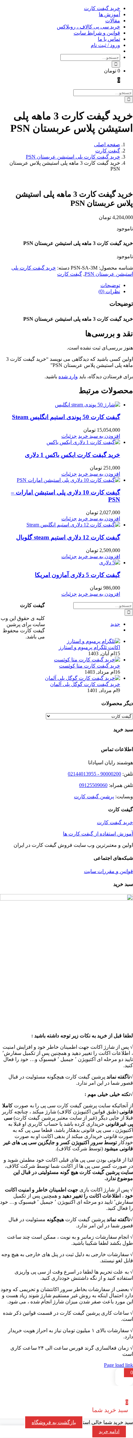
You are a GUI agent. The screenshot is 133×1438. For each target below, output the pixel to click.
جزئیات (69, 436)
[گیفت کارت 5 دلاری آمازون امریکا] (60, 562)
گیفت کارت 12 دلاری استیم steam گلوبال (68, 537)
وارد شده (68, 376)
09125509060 (93, 785)
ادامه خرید (109, 1431)
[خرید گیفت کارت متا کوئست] (87, 659)
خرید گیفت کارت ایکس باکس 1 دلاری (72, 454)
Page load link (118, 1365)
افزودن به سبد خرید (99, 436)
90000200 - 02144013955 (94, 774)
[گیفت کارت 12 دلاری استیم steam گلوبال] (60, 525)
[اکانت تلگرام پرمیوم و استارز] (93, 641)
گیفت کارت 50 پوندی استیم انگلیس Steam (66, 417)
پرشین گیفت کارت (94, 796)
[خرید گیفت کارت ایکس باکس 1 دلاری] (60, 442)
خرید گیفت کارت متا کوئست (89, 666)
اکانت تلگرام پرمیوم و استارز (89, 647)
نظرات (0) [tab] (109, 291)
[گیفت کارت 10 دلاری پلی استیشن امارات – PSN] (60, 480)
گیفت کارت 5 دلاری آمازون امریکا (77, 574)
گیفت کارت (69, 274)
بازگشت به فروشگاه (54, 1422)
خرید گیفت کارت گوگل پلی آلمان (85, 684)
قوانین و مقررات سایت (108, 871)
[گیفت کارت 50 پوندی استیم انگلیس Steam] (60, 405)
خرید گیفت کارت (115, 822)
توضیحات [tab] (110, 285)
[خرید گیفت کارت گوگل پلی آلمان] (82, 678)
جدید (115, 624)
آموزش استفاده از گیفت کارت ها (98, 833)
